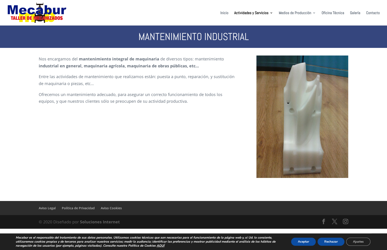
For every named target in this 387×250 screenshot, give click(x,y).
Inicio (224, 13)
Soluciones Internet (100, 221)
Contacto (373, 13)
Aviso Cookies (111, 208)
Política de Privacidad (78, 208)
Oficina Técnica (333, 13)
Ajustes (358, 241)
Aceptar (303, 241)
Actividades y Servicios (251, 13)
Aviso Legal (47, 208)
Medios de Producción (295, 13)
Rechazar (331, 241)
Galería (355, 13)
